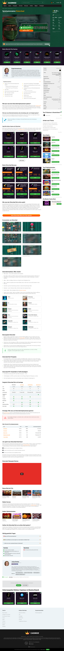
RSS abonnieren (32, 646)
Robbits (53, 191)
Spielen (7, 62)
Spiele (9, 5)
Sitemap (20, 619)
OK (47, 649)
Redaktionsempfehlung (7, 172)
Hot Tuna (22, 384)
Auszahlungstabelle (26, 444)
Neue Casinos (4, 612)
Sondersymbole (22, 337)
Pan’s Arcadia (54, 169)
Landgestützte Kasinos (23, 621)
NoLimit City (4, 497)
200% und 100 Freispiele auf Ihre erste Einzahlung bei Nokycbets (56, 201)
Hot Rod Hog (30, 384)
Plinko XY (53, 158)
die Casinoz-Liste (21, 129)
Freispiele (15, 5)
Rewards (3, 626)
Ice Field (53, 153)
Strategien (42, 5)
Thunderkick (53, 170)
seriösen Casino (38, 105)
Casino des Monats (22, 612)
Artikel (31, 5)
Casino (5, 5)
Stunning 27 (38, 384)
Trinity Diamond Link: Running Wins (56, 180)
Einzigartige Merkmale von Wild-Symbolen (50, 122)
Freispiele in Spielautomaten (48, 125)
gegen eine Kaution (6, 188)
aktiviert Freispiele (23, 290)
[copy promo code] (28, 60)
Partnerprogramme (38, 612)
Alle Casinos (22, 160)
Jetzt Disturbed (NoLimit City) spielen (21, 215)
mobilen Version (33, 505)
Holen (9, 177)
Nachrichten (21, 617)
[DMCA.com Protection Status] (31, 644)
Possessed (5, 430)
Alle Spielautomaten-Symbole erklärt (49, 127)
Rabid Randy (53, 142)
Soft (19, 614)
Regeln (36, 5)
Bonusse (26, 5)
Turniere (20, 5)
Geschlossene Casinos (6, 616)
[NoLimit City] (60, 70)
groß (31, 172)
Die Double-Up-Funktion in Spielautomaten (50, 124)
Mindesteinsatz (19, 172)
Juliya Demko (7, 75)
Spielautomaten (6, 412)
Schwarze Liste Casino (6, 614)
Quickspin (53, 192)
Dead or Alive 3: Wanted (55, 174)
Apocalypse (5, 428)
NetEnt (52, 143)
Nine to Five (5, 432)
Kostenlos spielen (56, 145)
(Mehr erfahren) (43, 649)
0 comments (55, 12)
